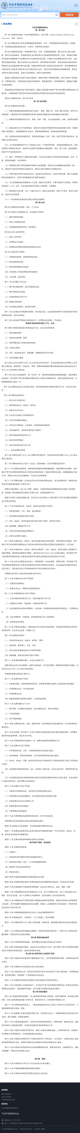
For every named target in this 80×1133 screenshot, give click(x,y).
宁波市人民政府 (6, 1097)
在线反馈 (69, 15)
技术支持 (37, 1129)
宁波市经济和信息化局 (8, 1099)
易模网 (43, 1129)
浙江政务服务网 (6, 1094)
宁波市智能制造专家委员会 (10, 1108)
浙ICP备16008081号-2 (26, 1129)
